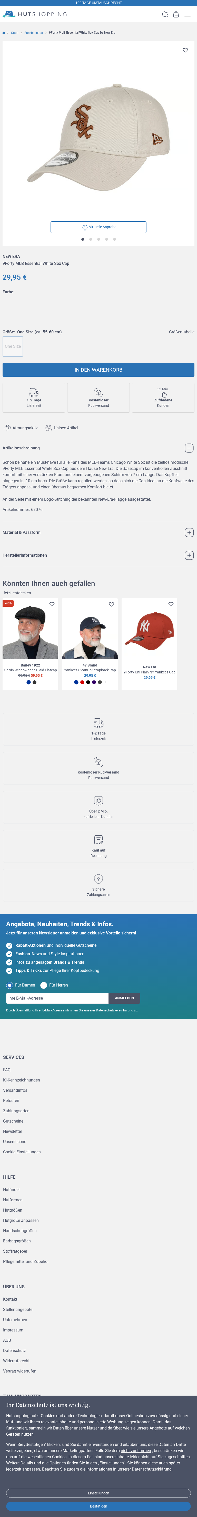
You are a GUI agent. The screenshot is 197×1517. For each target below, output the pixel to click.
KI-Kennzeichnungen (21, 1080)
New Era (11, 256)
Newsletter (12, 1131)
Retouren (11, 1100)
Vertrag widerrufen (19, 1371)
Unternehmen (15, 1319)
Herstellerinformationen (25, 555)
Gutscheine (13, 1121)
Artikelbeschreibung (21, 448)
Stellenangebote (17, 1309)
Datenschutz (14, 1350)
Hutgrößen (12, 1210)
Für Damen (25, 985)
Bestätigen (98, 1506)
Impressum (13, 1330)
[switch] (180, 1497)
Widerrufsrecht (16, 1360)
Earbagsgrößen (17, 1241)
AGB (7, 1340)
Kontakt (10, 1299)
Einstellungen (98, 1493)
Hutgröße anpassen (21, 1220)
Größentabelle (181, 332)
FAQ (7, 1069)
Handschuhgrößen (20, 1230)
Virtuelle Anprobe (102, 227)
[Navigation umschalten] (189, 14)
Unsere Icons (14, 1141)
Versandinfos (15, 1090)
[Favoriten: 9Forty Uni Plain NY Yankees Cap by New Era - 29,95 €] (170, 605)
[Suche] (165, 14)
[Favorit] (185, 50)
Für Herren (58, 985)
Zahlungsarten (16, 1110)
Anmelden (124, 998)
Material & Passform (22, 532)
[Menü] (189, 1466)
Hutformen (13, 1199)
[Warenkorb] (176, 14)
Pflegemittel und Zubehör (26, 1261)
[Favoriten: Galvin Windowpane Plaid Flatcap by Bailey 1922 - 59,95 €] (51, 605)
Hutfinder (11, 1189)
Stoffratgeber (15, 1251)
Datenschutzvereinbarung (114, 1010)
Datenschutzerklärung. (152, 1469)
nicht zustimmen (136, 1450)
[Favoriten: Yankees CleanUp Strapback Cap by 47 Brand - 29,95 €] (110, 605)
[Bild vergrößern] (98, 137)
